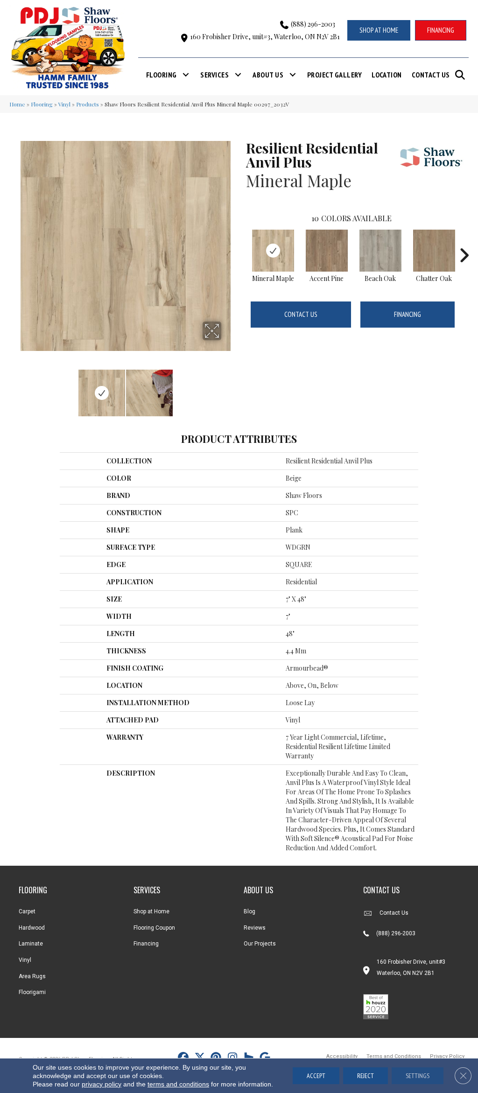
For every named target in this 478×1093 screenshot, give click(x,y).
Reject (365, 1076)
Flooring (161, 74)
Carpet (27, 911)
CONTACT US (381, 890)
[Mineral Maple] (273, 250)
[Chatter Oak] (434, 250)
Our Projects (260, 943)
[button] (462, 75)
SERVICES (147, 890)
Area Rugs (32, 976)
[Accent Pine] (326, 250)
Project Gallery (334, 74)
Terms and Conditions (393, 1056)
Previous (23, 388)
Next (227, 388)
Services (214, 74)
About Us (268, 74)
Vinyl (64, 104)
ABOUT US (258, 890)
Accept (316, 1076)
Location (387, 74)
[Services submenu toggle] (238, 75)
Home (17, 104)
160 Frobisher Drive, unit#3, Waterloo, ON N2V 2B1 (265, 36)
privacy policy (101, 1084)
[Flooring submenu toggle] (185, 75)
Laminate (31, 943)
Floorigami (32, 992)
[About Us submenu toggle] (292, 75)
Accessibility (342, 1056)
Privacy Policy (447, 1056)
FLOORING (33, 890)
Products (87, 104)
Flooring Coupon (154, 928)
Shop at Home (151, 911)
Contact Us (431, 74)
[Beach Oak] (380, 250)
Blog (249, 911)
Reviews (255, 928)
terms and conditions (178, 1084)
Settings (417, 1076)
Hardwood (32, 928)
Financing (407, 314)
